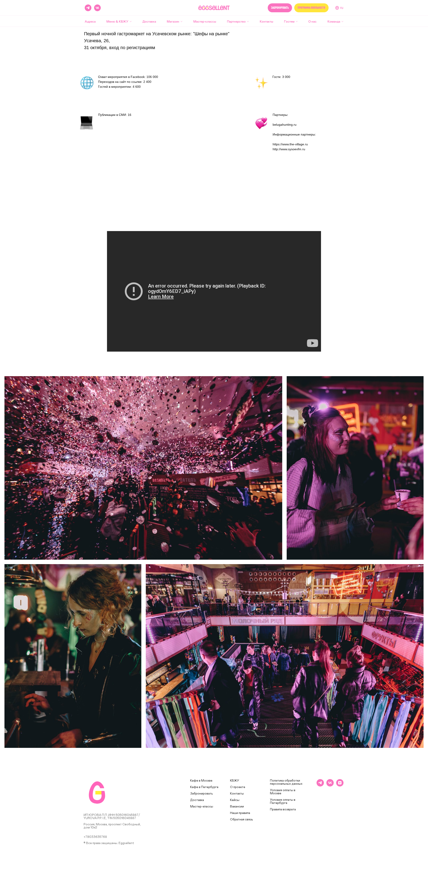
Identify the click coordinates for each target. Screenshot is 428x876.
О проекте (237, 787)
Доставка (149, 21)
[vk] (97, 7)
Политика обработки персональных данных (286, 782)
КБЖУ (234, 780)
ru (341, 8)
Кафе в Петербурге (204, 787)
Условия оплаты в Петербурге (282, 801)
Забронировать (201, 793)
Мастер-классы (204, 21)
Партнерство (236, 21)
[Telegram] (88, 7)
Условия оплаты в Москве (282, 792)
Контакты (266, 21)
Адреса (90, 21)
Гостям (289, 21)
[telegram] (320, 785)
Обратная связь (241, 819)
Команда (333, 21)
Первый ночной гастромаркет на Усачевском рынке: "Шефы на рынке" (156, 33)
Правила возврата (283, 809)
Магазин (173, 21)
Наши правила (240, 813)
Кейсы (234, 800)
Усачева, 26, (97, 40)
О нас (312, 21)
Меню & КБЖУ (117, 21)
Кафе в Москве (201, 780)
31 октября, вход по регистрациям (119, 47)
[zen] (340, 785)
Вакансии (237, 806)
